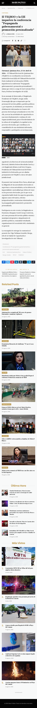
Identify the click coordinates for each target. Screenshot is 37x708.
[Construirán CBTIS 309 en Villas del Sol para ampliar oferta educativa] (18, 556)
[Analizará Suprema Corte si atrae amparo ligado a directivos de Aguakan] (18, 642)
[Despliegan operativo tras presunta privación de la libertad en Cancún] (18, 585)
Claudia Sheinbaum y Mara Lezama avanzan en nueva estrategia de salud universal (21, 492)
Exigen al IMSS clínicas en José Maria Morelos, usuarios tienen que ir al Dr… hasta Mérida (16, 408)
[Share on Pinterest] (18, 40)
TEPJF (14, 255)
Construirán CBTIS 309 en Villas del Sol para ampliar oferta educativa (19, 569)
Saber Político (27, 252)
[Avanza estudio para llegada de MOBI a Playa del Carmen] (18, 613)
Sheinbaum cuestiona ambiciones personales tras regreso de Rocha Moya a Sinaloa (22, 512)
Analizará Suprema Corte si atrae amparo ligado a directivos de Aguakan (20, 655)
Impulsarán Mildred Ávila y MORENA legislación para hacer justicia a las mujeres (9, 274)
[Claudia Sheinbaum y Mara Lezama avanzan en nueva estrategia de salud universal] (5, 493)
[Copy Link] (21, 40)
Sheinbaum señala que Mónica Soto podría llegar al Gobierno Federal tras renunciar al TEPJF (18, 376)
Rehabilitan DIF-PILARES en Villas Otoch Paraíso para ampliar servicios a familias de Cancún (22, 532)
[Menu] (3, 3)
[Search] (34, 3)
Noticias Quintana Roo (14, 252)
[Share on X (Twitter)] (15, 40)
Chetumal (5, 13)
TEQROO (21, 255)
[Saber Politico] (18, 3)
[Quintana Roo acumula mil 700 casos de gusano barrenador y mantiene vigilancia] (18, 297)
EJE (4, 252)
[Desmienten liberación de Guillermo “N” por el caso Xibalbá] (18, 329)
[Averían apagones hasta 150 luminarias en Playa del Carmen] (18, 670)
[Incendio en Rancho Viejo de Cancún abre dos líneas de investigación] (5, 524)
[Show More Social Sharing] (24, 40)
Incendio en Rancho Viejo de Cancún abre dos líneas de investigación (22, 522)
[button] (4, 157)
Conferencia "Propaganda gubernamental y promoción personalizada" (16, 248)
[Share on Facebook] (12, 40)
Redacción (10, 34)
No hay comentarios (9, 36)
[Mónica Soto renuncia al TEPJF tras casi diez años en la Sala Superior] (18, 455)
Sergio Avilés (7, 255)
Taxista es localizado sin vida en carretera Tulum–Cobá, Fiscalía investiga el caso (22, 502)
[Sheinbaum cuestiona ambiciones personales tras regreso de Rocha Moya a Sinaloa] (5, 513)
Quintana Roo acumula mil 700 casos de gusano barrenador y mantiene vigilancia (16, 313)
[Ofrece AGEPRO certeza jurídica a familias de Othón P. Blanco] (18, 424)
